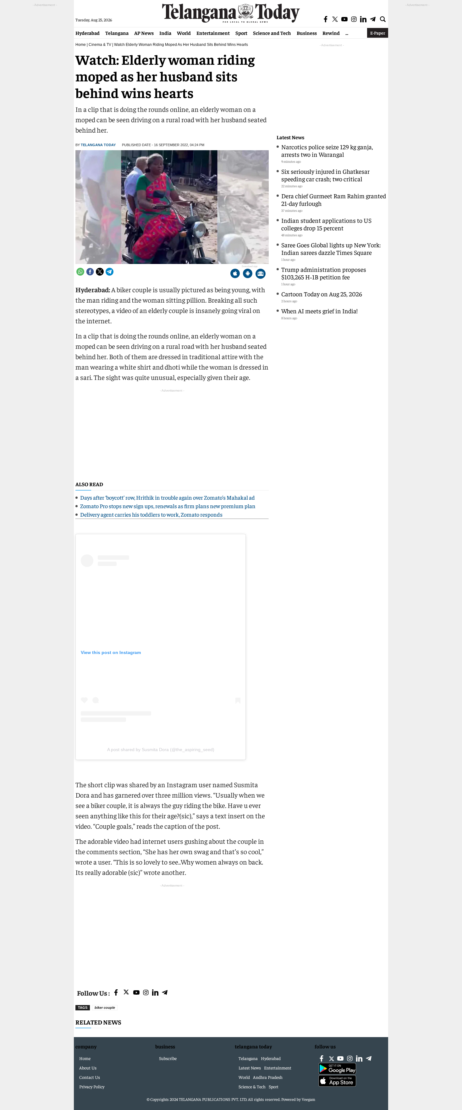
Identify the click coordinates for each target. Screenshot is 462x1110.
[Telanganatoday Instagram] (146, 993)
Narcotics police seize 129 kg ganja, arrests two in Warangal (327, 150)
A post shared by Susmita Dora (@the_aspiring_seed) (160, 749)
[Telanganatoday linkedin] (155, 993)
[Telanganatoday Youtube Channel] (136, 993)
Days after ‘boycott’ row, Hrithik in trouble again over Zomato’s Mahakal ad (167, 497)
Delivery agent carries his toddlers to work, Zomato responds (151, 514)
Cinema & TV (100, 44)
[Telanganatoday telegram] (165, 993)
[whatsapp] (80, 272)
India (165, 33)
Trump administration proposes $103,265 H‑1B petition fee (323, 273)
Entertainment (213, 33)
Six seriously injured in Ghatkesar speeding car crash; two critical (325, 175)
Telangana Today (98, 145)
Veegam (308, 1099)
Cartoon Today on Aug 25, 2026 (321, 294)
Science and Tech (272, 33)
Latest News (290, 137)
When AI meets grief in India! (319, 311)
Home (80, 44)
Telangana (117, 33)
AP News (144, 33)
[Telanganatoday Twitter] (126, 993)
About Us (87, 1067)
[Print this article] (261, 274)
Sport (241, 33)
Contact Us (89, 1077)
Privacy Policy (91, 1086)
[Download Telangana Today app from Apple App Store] (235, 274)
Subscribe (168, 1058)
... (346, 33)
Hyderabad (87, 33)
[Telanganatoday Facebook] (116, 993)
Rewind (331, 33)
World (184, 33)
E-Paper (377, 33)
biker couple (105, 1007)
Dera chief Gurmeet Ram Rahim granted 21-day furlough (333, 199)
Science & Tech (252, 1086)
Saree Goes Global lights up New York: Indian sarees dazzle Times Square (331, 248)
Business (307, 33)
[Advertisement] (172, 933)
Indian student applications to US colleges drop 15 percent (326, 224)
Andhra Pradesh (268, 1077)
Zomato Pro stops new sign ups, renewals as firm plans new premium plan (168, 505)
